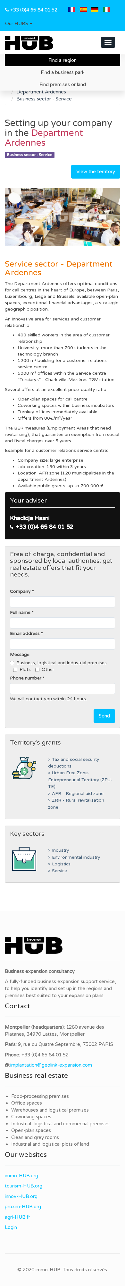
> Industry (58, 850)
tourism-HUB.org (23, 1186)
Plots (25, 669)
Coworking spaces (31, 1117)
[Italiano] (106, 10)
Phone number (25, 678)
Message (19, 654)
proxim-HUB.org (23, 1206)
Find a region (62, 60)
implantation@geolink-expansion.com (51, 1065)
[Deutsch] (94, 10)
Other (48, 669)
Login (11, 1227)
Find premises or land (62, 84)
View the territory (95, 171)
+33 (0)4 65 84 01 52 (33, 10)
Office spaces (26, 1103)
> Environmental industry (74, 857)
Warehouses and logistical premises (50, 1110)
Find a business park (63, 72)
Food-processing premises (40, 1096)
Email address (25, 633)
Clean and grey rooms (35, 1137)
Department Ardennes (41, 92)
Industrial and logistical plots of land (50, 1144)
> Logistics (59, 864)
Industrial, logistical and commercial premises (60, 1124)
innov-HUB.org (21, 1196)
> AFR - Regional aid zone (76, 793)
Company (20, 591)
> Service (57, 870)
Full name (20, 612)
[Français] (71, 10)
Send (104, 716)
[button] (18, 23)
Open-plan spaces (31, 1130)
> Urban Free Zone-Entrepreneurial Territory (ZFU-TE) (80, 779)
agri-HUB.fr (17, 1217)
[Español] (83, 10)
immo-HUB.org (21, 1176)
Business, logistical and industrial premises (61, 662)
